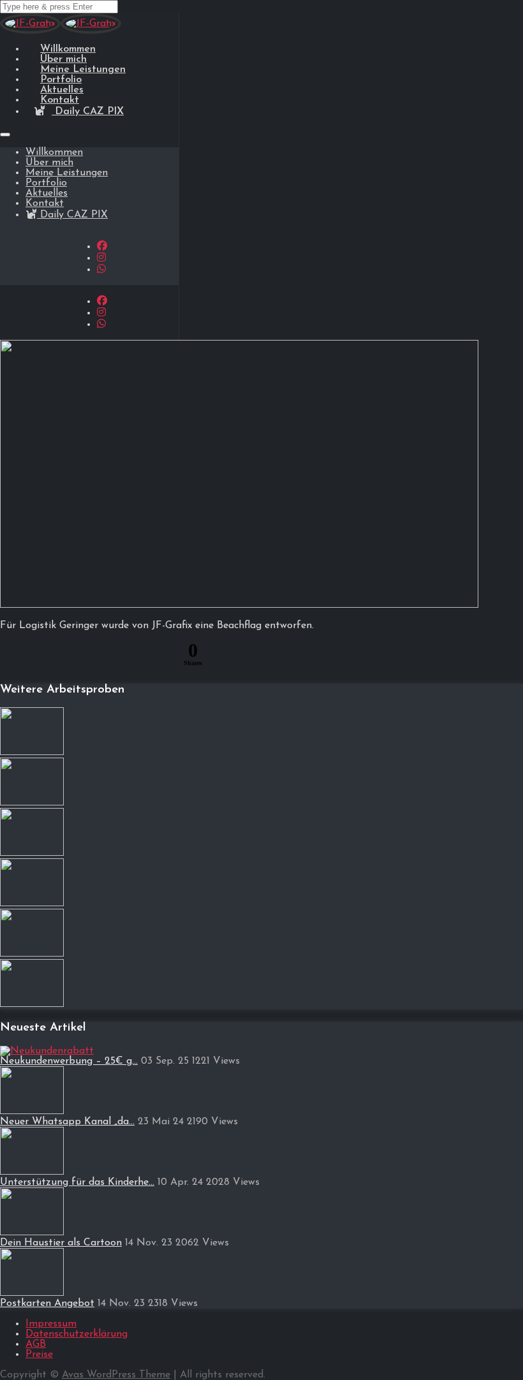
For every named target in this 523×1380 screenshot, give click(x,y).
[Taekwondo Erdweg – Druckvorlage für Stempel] (32, 954)
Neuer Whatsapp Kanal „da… (67, 1122)
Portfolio (46, 183)
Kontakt (45, 203)
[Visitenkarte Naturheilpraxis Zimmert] (32, 1004)
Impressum (51, 1324)
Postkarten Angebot (47, 1303)
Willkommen (54, 152)
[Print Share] (165, 656)
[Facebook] (102, 247)
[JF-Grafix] (30, 32)
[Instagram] (101, 258)
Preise (39, 1354)
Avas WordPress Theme (116, 1375)
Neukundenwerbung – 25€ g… (69, 1061)
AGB (36, 1344)
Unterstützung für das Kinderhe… (77, 1182)
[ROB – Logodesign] (32, 853)
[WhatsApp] (101, 270)
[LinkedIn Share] (134, 656)
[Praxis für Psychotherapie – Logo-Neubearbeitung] (32, 803)
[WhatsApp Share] (43, 656)
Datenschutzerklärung (77, 1334)
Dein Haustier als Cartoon (61, 1243)
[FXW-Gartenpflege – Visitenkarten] (32, 904)
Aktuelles (47, 193)
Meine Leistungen (67, 173)
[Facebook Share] (12, 656)
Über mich (49, 163)
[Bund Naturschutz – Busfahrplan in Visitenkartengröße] (32, 752)
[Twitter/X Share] (104, 656)
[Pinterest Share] (73, 656)
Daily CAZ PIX (88, 111)
